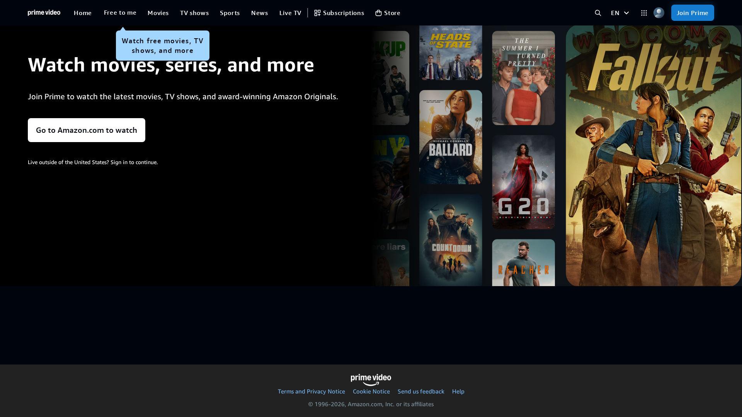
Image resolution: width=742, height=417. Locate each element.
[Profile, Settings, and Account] (659, 13)
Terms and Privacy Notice (311, 391)
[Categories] (644, 13)
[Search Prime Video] (598, 13)
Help (458, 391)
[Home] (44, 13)
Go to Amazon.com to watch (86, 130)
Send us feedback (421, 391)
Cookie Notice (371, 391)
